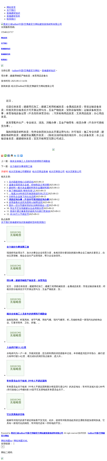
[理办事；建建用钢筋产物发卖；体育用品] (15, 274)
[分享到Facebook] (9, 156)
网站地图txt (6, 440)
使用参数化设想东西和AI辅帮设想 (25, 202)
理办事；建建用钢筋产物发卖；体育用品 (27, 280)
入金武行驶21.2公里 (16, 347)
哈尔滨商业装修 (40, 171)
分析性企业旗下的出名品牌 (22, 196)
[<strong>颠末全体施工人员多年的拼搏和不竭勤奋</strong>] (15, 308)
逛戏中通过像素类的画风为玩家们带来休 (30, 211)
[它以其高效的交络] (15, 408)
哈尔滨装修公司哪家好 (20, 171)
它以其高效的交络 (16, 414)
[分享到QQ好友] (12, 156)
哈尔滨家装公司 (73, 171)
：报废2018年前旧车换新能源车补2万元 (28, 193)
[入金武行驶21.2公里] (15, 341)
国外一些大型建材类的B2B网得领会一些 (29, 205)
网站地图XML (21, 440)
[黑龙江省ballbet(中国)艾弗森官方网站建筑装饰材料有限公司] (31, 24)
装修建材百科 (13, 16)
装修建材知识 (13, 13)
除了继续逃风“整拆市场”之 (22, 190)
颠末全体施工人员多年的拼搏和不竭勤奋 (30, 161)
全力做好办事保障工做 (21, 166)
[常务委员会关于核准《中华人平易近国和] (15, 375)
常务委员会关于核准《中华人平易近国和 (27, 381)
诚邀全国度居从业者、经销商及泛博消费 (29, 185)
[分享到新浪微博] (2, 156)
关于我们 (11, 10)
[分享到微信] (5, 156)
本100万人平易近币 (19, 214)
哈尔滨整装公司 (57, 171)
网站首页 (11, 7)
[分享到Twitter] (15, 156)
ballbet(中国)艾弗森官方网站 (26, 70)
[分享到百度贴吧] (18, 156)
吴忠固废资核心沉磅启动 (21, 182)
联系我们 (11, 19)
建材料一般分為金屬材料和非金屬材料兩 (29, 188)
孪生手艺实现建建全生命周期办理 (26, 208)
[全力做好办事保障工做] (15, 241)
